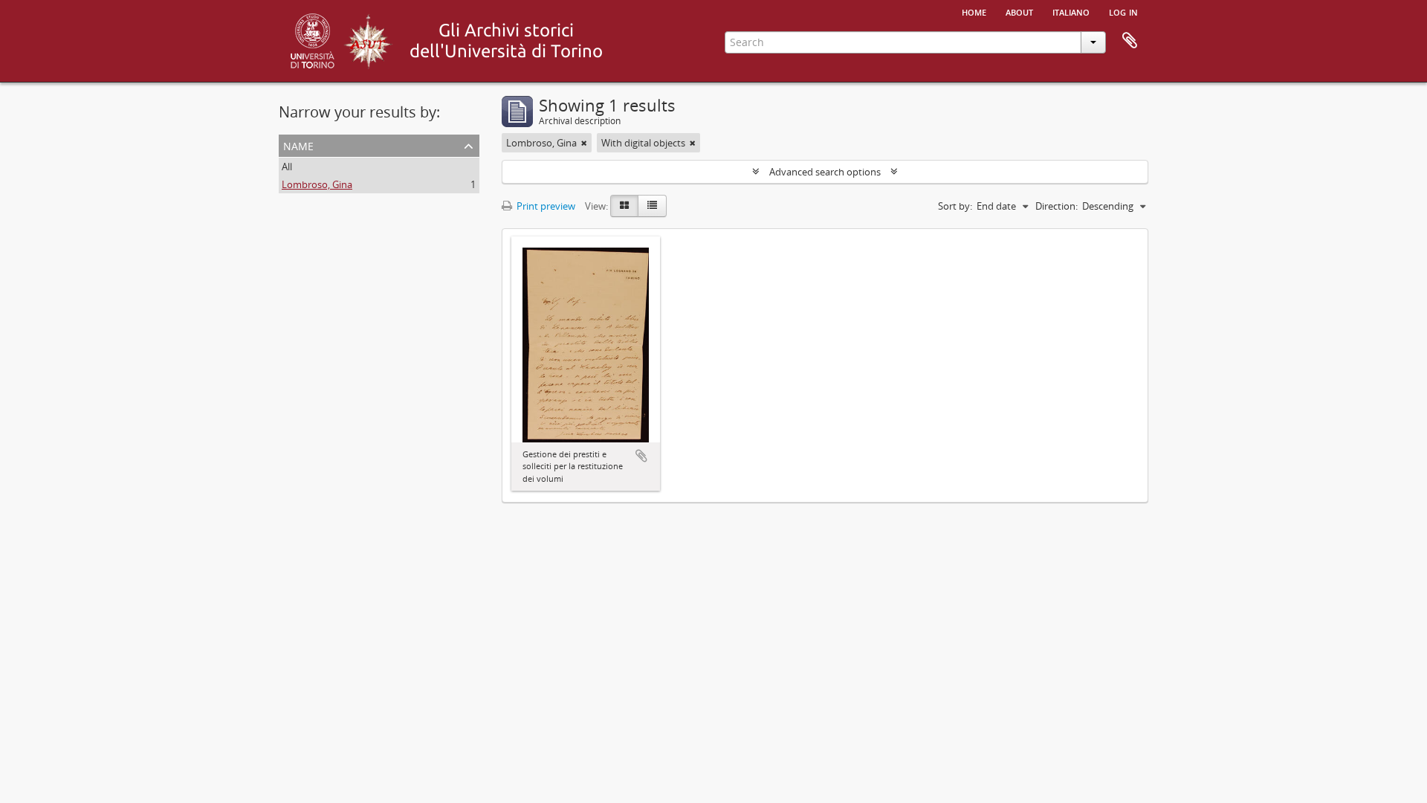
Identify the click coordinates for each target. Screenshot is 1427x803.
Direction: (1056, 206)
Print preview (544, 206)
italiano (1071, 11)
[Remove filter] (584, 142)
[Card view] (624, 206)
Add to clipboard (641, 455)
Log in (1123, 11)
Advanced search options (825, 171)
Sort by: (955, 206)
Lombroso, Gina (317, 184)
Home (974, 11)
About (1019, 11)
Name (298, 145)
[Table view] (652, 206)
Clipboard (1129, 40)
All (287, 166)
